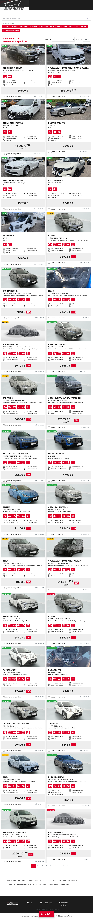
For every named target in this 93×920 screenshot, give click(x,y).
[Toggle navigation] (90, 5)
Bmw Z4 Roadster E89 (11, 30)
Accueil (29, 903)
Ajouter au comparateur (13, 96)
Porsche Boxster (80, 26)
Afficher (79, 39)
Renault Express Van (64, 26)
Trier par (48, 39)
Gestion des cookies (63, 904)
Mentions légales (46, 903)
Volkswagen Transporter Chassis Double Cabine (37, 26)
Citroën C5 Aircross (10, 26)
